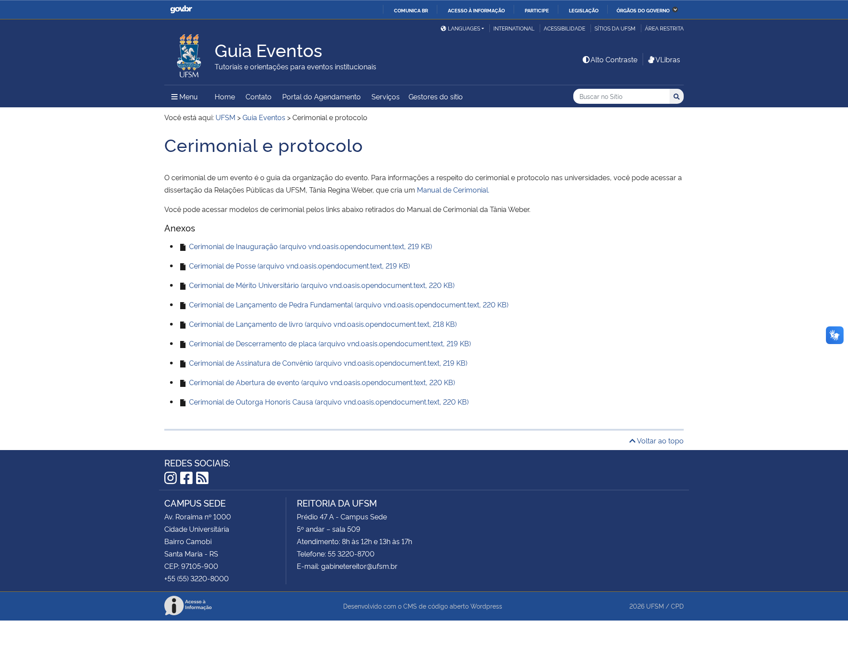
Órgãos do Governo (643, 10)
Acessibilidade (564, 28)
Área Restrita (664, 28)
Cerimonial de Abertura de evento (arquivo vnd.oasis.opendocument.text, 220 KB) (321, 382)
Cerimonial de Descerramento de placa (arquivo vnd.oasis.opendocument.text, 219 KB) (329, 343)
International (513, 28)
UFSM (655, 606)
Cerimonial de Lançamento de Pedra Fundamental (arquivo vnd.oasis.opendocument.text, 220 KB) (347, 304)
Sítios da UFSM (615, 28)
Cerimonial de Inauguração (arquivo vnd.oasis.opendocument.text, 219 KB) (309, 246)
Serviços (385, 96)
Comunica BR (411, 10)
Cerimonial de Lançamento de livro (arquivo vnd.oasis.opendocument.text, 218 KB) (322, 324)
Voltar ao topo (660, 440)
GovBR (181, 9)
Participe (537, 10)
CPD (677, 606)
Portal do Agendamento (321, 96)
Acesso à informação (476, 10)
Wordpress (486, 606)
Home (225, 96)
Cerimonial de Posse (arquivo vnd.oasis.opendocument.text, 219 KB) (298, 265)
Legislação (583, 10)
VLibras (667, 59)
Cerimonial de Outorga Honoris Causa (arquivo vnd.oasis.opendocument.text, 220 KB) (328, 401)
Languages (464, 28)
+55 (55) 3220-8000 (196, 578)
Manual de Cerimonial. (453, 189)
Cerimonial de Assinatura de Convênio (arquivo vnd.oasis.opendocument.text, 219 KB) (327, 362)
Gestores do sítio (436, 96)
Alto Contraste (614, 59)
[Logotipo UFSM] (189, 53)
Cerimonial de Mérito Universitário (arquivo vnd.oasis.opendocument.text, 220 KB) (320, 285)
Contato (259, 96)
